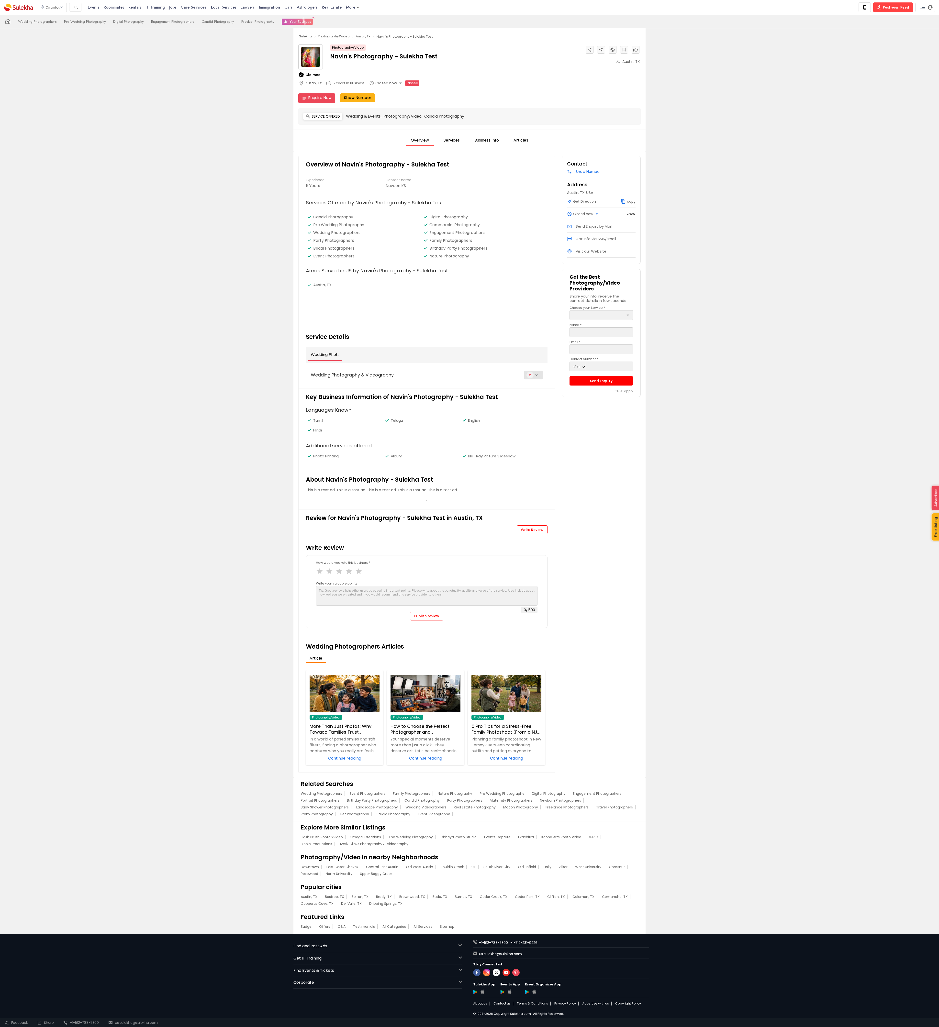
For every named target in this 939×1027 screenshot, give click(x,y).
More (350, 7)
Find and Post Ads (310, 946)
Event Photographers (334, 256)
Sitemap (447, 926)
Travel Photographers (614, 807)
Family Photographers (450, 241)
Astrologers (307, 7)
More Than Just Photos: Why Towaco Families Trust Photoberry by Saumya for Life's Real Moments (344, 729)
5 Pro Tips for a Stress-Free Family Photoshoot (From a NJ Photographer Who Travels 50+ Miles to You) (505, 729)
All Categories (394, 926)
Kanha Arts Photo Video (561, 837)
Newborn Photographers (560, 800)
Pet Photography (354, 814)
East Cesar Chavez (342, 867)
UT (473, 867)
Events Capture (497, 837)
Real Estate (332, 7)
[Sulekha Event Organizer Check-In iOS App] (534, 991)
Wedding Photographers (37, 21)
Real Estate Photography (475, 807)
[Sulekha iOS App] (482, 991)
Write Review (532, 529)
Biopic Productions (316, 844)
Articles (521, 140)
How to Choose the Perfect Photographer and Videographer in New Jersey (421, 729)
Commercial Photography (454, 225)
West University (588, 867)
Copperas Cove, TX (317, 903)
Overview (420, 140)
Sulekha (18, 7)
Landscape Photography (377, 807)
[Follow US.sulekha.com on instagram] (487, 972)
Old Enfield (527, 867)
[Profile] (925, 7)
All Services (423, 926)
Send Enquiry (601, 380)
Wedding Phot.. (325, 354)
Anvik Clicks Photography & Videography (374, 844)
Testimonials (364, 926)
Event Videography (434, 814)
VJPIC (593, 837)
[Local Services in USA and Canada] (8, 21)
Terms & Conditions (532, 1003)
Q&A (342, 926)
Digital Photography (128, 21)
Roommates (114, 7)
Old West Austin (419, 867)
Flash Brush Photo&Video (322, 837)
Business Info (486, 140)
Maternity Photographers (511, 800)
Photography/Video (348, 47)
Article (316, 658)
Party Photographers (333, 241)
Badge (306, 926)
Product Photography (257, 21)
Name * (575, 324)
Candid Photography (218, 21)
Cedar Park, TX (527, 896)
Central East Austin (382, 867)
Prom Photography (317, 814)
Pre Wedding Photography (85, 21)
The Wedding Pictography (411, 837)
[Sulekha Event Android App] (502, 992)
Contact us (502, 1003)
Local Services (223, 7)
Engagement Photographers (172, 21)
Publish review (426, 616)
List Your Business (297, 21)
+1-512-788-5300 (493, 942)
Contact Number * (584, 359)
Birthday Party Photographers (458, 248)
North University (339, 874)
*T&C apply (624, 391)
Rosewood (309, 874)
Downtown (310, 867)
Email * (575, 342)
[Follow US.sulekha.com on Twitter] (496, 972)
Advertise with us (595, 1003)
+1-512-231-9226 (523, 942)
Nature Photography (449, 256)
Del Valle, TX (351, 903)
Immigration (269, 7)
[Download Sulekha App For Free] (865, 7)
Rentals (134, 7)
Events (93, 7)
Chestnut (617, 867)
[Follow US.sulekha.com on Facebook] (477, 972)
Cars (288, 7)
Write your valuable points (336, 583)
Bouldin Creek (452, 867)
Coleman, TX (583, 896)
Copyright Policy (628, 1003)
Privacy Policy (565, 1003)
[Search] (75, 7)
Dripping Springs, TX (385, 903)
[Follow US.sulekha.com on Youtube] (506, 972)
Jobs (172, 7)
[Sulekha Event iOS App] (509, 991)
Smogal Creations (365, 837)
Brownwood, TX (412, 896)
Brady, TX (384, 896)
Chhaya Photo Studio (458, 837)
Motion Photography (520, 807)
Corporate (303, 982)
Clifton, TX (556, 896)
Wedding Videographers (425, 807)
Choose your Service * (587, 307)
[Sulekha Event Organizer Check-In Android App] (527, 992)
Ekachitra (526, 837)
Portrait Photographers (320, 800)
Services (452, 140)
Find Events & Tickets (313, 970)
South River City (496, 867)
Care (194, 7)
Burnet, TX (463, 896)
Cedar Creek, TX (493, 896)
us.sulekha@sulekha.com (500, 953)
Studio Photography (393, 814)
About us (480, 1003)
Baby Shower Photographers (325, 807)
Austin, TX (309, 896)
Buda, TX (440, 896)
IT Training (155, 7)
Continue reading (344, 757)
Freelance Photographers (567, 807)
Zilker (563, 867)
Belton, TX (360, 896)
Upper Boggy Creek (376, 874)
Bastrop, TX (334, 896)
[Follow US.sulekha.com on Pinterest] (516, 972)
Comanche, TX (615, 896)
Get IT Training (307, 958)
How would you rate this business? (343, 562)
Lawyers (248, 7)
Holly (547, 867)
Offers (324, 926)
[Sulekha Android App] (475, 992)
